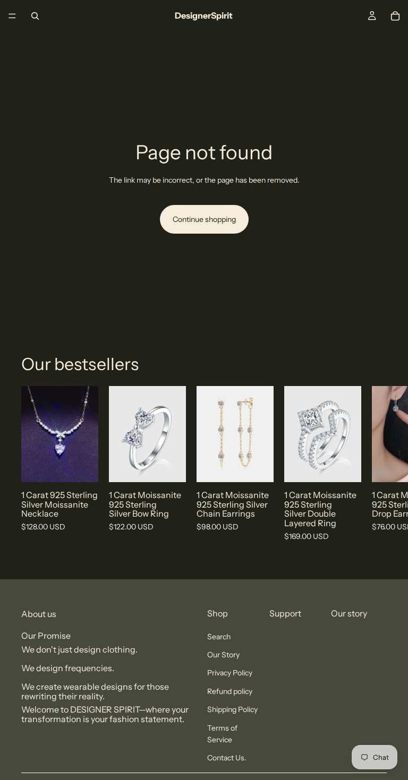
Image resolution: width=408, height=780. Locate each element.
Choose (178, 465)
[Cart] (395, 16)
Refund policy (229, 691)
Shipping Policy (232, 709)
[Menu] (12, 16)
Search (219, 636)
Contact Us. (226, 757)
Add (90, 465)
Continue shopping (204, 219)
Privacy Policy (229, 673)
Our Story (223, 654)
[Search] (35, 16)
